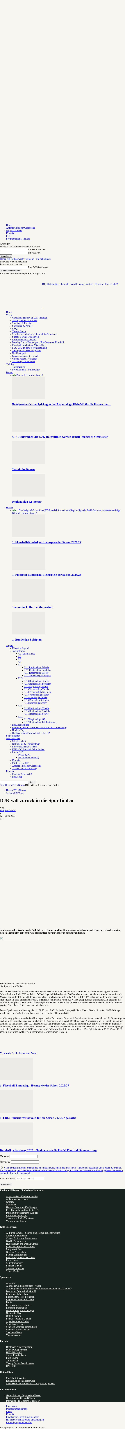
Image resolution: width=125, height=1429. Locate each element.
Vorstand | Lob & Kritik (23, 361)
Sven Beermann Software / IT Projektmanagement (30, 1383)
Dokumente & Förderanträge (26, 744)
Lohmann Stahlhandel (16, 1307)
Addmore (10, 1283)
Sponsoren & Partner (22, 326)
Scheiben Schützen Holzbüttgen (21, 1327)
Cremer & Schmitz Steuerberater (21, 1238)
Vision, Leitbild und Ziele (24, 320)
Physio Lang (12, 1358)
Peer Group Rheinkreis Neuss (20, 1257)
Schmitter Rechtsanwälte (18, 1329)
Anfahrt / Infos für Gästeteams (20, 227)
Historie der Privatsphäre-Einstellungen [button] (25, 1419)
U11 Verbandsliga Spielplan (37, 675)
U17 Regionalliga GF (34, 719)
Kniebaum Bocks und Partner (20, 1246)
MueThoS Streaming (16, 1378)
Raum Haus (12, 1260)
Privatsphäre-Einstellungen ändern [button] (22, 1417)
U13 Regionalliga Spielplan (37, 683)
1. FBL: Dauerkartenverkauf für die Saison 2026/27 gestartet (38, 1117)
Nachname (5, 1162)
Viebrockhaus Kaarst (16, 1221)
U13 (20, 678)
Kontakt (10, 233)
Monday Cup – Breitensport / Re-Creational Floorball (38, 342)
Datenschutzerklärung (16, 1408)
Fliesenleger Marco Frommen (20, 1296)
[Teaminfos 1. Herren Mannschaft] (28, 601)
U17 (20, 716)
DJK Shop (17, 776)
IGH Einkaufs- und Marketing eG (22, 1210)
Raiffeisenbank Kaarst (16, 1215)
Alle (14, 375)
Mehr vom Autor (28, 1053)
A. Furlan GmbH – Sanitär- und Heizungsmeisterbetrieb (33, 1233)
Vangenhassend (13, 1335)
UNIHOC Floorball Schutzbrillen (28, 749)
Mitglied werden (14, 230)
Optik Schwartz (13, 1316)
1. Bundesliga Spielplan (27, 639)
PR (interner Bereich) (28, 757)
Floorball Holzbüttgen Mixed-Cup (28, 345)
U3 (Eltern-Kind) (26, 653)
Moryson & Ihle (13, 1249)
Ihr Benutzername (36, 249)
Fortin (9, 1302)
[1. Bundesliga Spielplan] (28, 633)
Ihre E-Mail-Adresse (38, 267)
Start (2, 785)
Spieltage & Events (21, 323)
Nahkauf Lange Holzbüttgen (20, 1310)
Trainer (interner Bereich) (24, 768)
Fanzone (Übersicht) (22, 774)
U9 (19, 662)
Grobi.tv (10, 1202)
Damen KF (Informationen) (29, 375)
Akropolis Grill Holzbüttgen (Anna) (23, 1286)
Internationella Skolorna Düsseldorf (23, 1401)
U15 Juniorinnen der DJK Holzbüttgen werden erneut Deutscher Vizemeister (60, 436)
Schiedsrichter (13, 735)
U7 (19, 659)
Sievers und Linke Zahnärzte (20, 1218)
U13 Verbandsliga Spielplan (37, 692)
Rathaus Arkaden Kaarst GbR (20, 1380)
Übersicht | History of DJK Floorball (29, 317)
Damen (9, 372)
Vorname (4, 1156)
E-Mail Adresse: (8, 1178)
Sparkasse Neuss (14, 1332)
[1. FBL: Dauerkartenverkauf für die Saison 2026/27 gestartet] (16, 1112)
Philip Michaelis (8, 810)
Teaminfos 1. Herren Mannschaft (32, 607)
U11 (20, 664)
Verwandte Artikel (9, 1053)
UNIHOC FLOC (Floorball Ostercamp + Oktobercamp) (39, 727)
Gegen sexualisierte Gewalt (25, 356)
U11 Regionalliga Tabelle (36, 667)
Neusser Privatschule (16, 1252)
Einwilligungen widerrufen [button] (19, 1422)
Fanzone (10, 771)
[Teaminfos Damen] (28, 463)
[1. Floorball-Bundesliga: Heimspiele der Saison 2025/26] (28, 568)
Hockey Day (18, 730)
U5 (19, 656)
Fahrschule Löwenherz (17, 1294)
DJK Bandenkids (20, 724)
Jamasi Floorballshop (16, 1355)
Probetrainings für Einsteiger (26, 369)
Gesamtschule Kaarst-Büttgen (20, 1398)
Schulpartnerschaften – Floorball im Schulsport (34, 334)
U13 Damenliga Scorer (35, 703)
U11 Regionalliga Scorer (36, 673)
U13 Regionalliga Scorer (36, 686)
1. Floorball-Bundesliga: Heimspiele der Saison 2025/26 (46, 574)
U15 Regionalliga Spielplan (37, 711)
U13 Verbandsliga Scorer (36, 694)
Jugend (9, 645)
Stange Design (13, 1271)
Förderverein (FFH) (21, 763)
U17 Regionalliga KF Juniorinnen (40, 722)
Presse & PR (18, 752)
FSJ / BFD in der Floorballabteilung (29, 347)
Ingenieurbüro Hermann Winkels (22, 1212)
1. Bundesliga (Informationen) (30, 510)
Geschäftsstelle (13, 738)
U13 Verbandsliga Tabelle (36, 689)
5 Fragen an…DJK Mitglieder (26, 350)
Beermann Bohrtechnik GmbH (21, 1291)
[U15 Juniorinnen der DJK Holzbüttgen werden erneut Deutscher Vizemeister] (28, 431)
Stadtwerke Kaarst (15, 1268)
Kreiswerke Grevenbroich (18, 1305)
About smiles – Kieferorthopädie (22, 1196)
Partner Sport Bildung (16, 1254)
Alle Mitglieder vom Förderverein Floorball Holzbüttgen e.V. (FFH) (38, 1288)
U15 (20, 705)
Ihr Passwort (34, 252)
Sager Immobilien (14, 1263)
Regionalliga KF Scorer (26, 501)
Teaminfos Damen (23, 469)
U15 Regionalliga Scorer (36, 714)
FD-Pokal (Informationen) (57, 510)
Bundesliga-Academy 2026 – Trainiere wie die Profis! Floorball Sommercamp (48, 1150)
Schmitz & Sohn (14, 1265)
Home (9, 225)
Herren (9, 507)
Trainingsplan (18, 367)
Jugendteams (18, 651)
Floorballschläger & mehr (24, 746)
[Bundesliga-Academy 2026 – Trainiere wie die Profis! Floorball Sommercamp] (16, 1144)
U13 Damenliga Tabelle (35, 697)
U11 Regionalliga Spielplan (37, 670)
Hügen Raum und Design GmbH (22, 1243)
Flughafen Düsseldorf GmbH (20, 1299)
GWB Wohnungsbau (16, 1241)
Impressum (11, 1406)
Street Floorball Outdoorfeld (25, 337)
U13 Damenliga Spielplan (36, 700)
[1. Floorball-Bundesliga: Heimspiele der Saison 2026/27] (28, 536)
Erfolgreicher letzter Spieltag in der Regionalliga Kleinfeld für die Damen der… (61, 404)
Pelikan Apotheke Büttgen (18, 1318)
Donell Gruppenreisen (16, 1349)
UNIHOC (11, 1366)
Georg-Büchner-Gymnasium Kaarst (23, 1395)
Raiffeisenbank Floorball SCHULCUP (31, 733)
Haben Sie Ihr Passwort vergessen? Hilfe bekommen (25, 259)
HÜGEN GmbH (14, 1352)
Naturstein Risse (14, 1313)
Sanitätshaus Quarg (15, 1324)
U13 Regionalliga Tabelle (36, 681)
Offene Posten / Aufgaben (24, 358)
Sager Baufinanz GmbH (17, 1321)
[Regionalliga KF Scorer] (28, 495)
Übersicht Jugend (20, 648)
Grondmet (11, 1204)
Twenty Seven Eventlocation (20, 1363)
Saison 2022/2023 (14, 793)
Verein (9, 315)
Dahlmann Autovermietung (19, 1347)
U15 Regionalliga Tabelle (36, 708)
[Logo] (21, 307)
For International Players (18, 238)
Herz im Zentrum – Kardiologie (21, 1207)
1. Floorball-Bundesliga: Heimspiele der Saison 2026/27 (46, 542)
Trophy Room (19, 331)
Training (10, 364)
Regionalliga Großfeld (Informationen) (89, 510)
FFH (8, 236)
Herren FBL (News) (15, 785)
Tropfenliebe (12, 1360)
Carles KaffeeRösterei (16, 1235)
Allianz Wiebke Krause (17, 1199)
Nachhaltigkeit (19, 353)
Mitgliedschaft (19, 741)
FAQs (15, 328)
